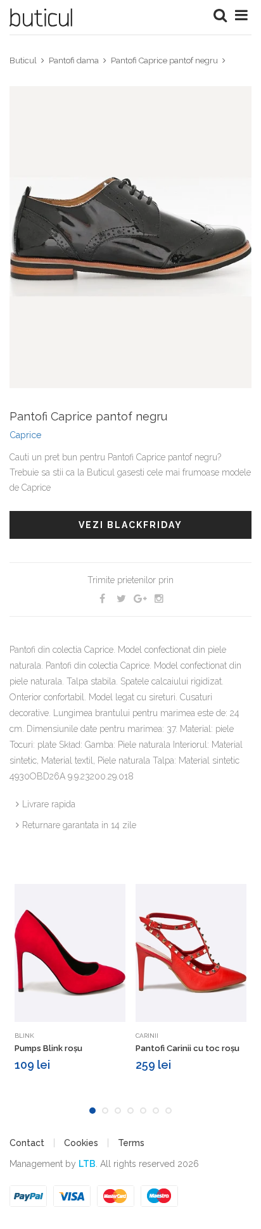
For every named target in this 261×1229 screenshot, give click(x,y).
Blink (24, 1035)
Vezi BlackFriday (130, 525)
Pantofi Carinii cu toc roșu (187, 1048)
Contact (27, 1142)
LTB (87, 1164)
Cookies (81, 1142)
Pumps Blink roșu (48, 1048)
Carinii (147, 1035)
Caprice (25, 435)
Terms (131, 1142)
